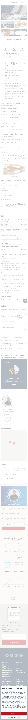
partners (12, 691)
